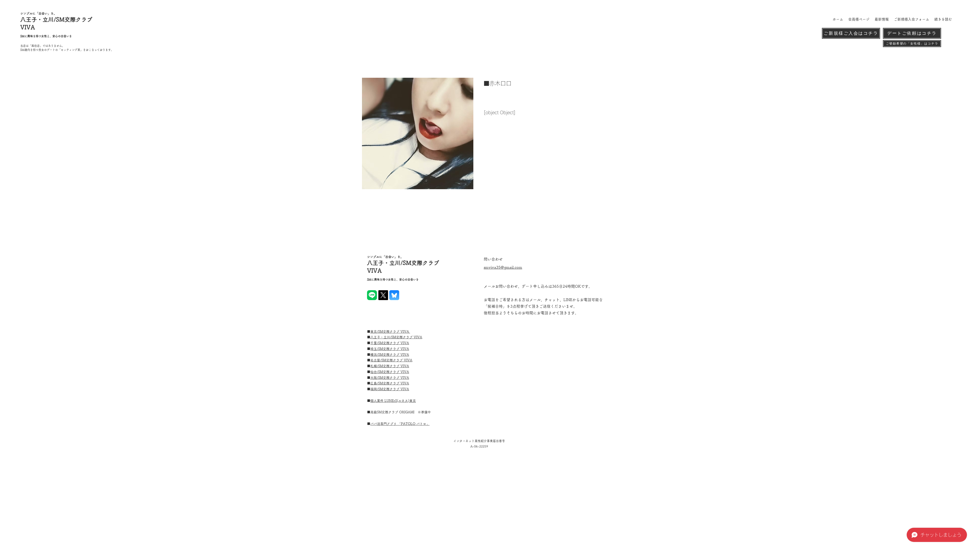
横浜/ (374, 354)
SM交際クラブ (389, 354)
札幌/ (374, 366)
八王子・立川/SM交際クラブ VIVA (396, 337)
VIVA (404, 343)
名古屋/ (375, 360)
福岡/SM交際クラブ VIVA (389, 389)
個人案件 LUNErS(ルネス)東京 (393, 400)
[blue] (394, 295)
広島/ (374, 383)
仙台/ (374, 372)
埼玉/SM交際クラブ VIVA (389, 348)
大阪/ (374, 377)
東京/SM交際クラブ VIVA (390, 331)
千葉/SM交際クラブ (385, 343)
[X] (383, 295)
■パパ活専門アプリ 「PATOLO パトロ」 (400, 423)
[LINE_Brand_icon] (372, 295)
